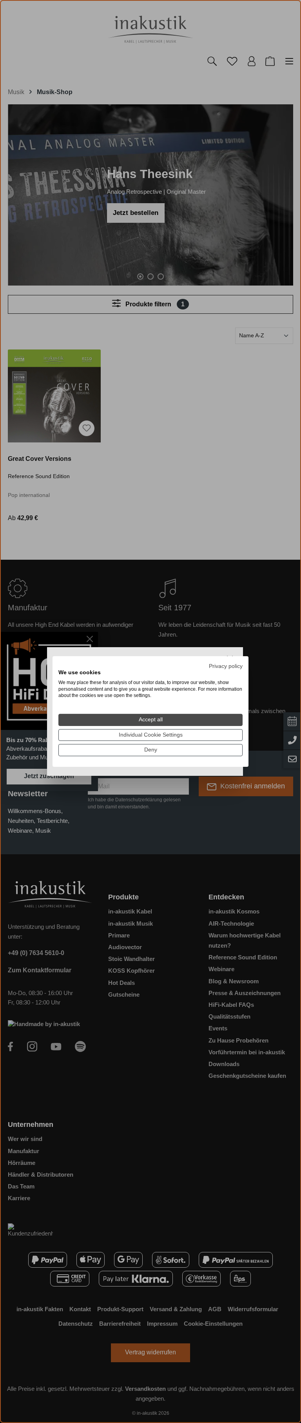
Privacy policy (226, 666)
